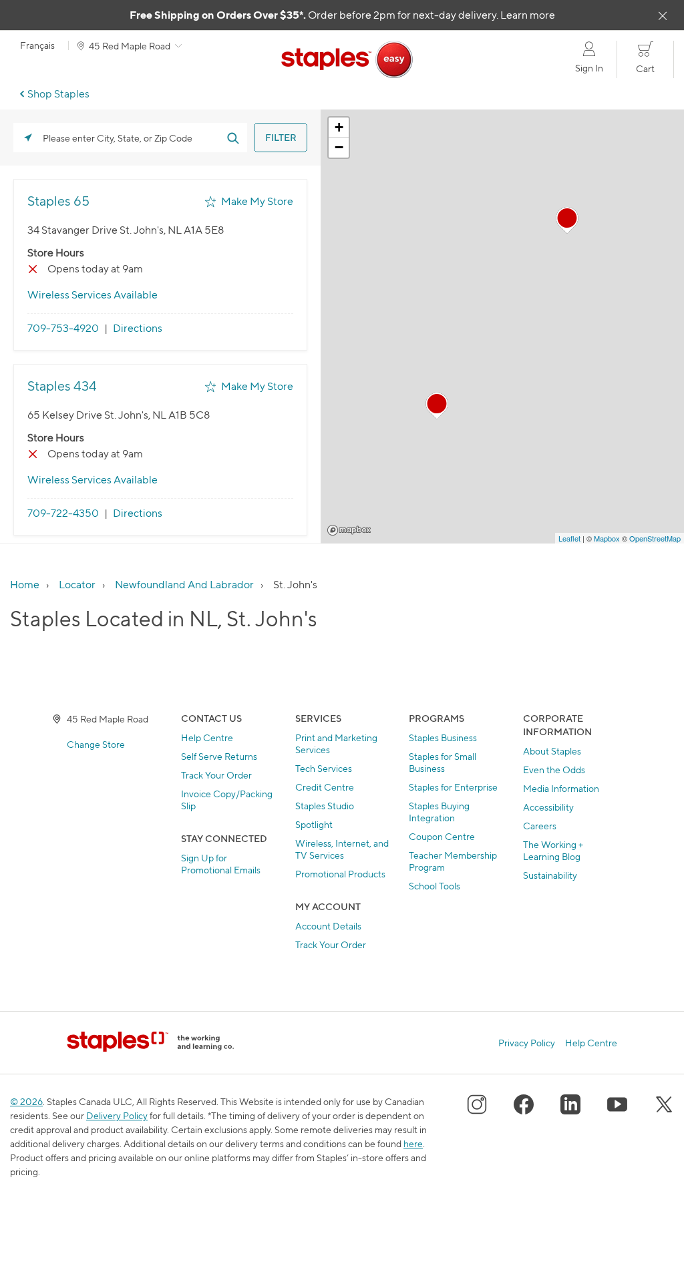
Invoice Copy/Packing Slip (227, 799)
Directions (137, 328)
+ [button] (339, 127)
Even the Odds (554, 769)
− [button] (339, 147)
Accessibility (548, 807)
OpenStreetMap (655, 538)
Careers (539, 825)
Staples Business (443, 737)
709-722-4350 (63, 513)
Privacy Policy (526, 1043)
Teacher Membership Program (453, 861)
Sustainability (550, 875)
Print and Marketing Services (336, 743)
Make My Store (257, 201)
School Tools (434, 885)
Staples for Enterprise (453, 787)
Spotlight (314, 824)
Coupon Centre (442, 836)
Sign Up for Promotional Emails (221, 863)
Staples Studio (324, 805)
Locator (77, 584)
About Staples (552, 751)
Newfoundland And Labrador (184, 584)
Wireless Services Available (92, 294)
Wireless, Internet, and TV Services (342, 849)
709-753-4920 (63, 328)
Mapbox (349, 530)
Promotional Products (340, 873)
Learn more (527, 15)
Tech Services (323, 768)
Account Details (328, 925)
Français (37, 45)
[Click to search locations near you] (28, 137)
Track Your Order (216, 775)
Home (24, 584)
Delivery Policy (117, 1115)
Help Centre (207, 737)
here (413, 1143)
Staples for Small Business (442, 762)
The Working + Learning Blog (553, 850)
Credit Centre (324, 787)
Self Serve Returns (219, 756)
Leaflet (569, 538)
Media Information (561, 788)
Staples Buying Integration (439, 811)
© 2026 (26, 1101)
